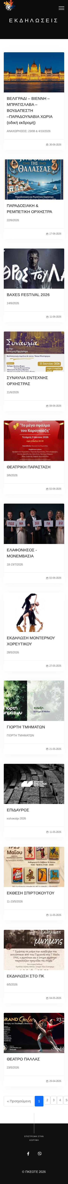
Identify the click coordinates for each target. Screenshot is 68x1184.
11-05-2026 (55, 832)
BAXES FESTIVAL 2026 (28, 294)
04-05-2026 (55, 998)
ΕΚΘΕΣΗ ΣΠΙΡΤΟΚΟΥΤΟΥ (30, 893)
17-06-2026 (55, 233)
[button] (61, 8)
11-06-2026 (55, 316)
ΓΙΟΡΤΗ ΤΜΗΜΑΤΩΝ (26, 727)
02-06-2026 (55, 488)
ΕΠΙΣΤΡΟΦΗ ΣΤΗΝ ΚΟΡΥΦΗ (34, 1138)
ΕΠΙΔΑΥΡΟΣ (18, 810)
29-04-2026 (55, 1081)
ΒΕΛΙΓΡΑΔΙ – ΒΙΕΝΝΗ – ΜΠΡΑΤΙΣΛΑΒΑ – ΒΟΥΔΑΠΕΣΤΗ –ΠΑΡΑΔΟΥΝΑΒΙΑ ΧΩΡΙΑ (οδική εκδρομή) (29, 110)
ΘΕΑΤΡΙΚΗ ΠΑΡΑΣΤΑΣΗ (28, 467)
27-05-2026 (55, 665)
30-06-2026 (55, 144)
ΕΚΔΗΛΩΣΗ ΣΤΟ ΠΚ (25, 976)
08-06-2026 (55, 405)
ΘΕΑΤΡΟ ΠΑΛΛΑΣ (23, 1059)
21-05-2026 (55, 749)
